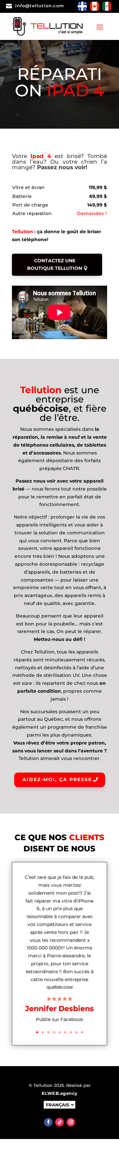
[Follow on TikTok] (59, 1122)
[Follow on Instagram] (70, 1122)
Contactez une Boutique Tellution (54, 264)
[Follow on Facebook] (48, 1122)
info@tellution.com (39, 5)
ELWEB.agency (60, 1093)
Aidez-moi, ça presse (57, 779)
